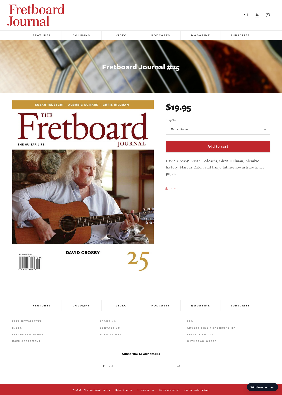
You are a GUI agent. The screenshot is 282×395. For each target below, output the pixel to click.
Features (42, 305)
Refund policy (123, 390)
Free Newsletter (27, 321)
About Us (108, 321)
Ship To (171, 120)
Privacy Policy (200, 334)
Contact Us (110, 327)
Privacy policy (145, 390)
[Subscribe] (178, 366)
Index (17, 327)
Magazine (200, 305)
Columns (81, 305)
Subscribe (240, 305)
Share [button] (174, 188)
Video (121, 305)
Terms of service (169, 390)
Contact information (196, 390)
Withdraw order (202, 341)
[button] (246, 15)
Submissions (111, 334)
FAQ (190, 321)
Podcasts (160, 305)
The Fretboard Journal (97, 390)
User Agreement (26, 341)
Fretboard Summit (28, 334)
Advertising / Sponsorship (211, 327)
